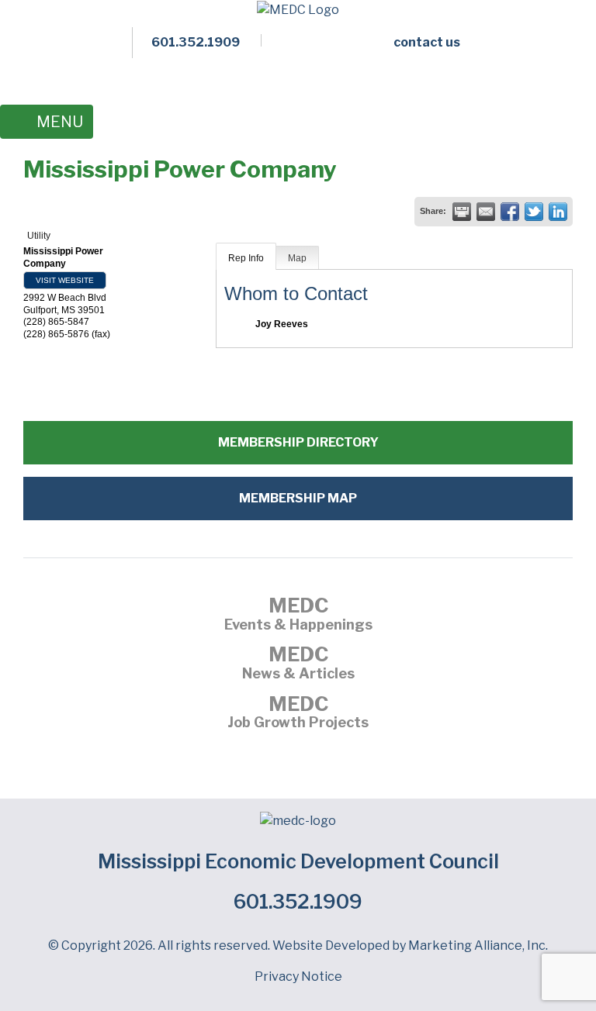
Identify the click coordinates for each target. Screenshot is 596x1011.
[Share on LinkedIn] (558, 211)
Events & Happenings (298, 615)
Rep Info (246, 258)
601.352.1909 (298, 901)
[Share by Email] (485, 211)
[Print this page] (461, 211)
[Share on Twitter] (534, 211)
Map (297, 258)
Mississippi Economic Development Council (298, 861)
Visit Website (65, 280)
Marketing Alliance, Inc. (478, 945)
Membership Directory (298, 442)
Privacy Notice (298, 976)
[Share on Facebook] (510, 211)
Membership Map (298, 498)
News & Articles (298, 664)
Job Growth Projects (298, 714)
